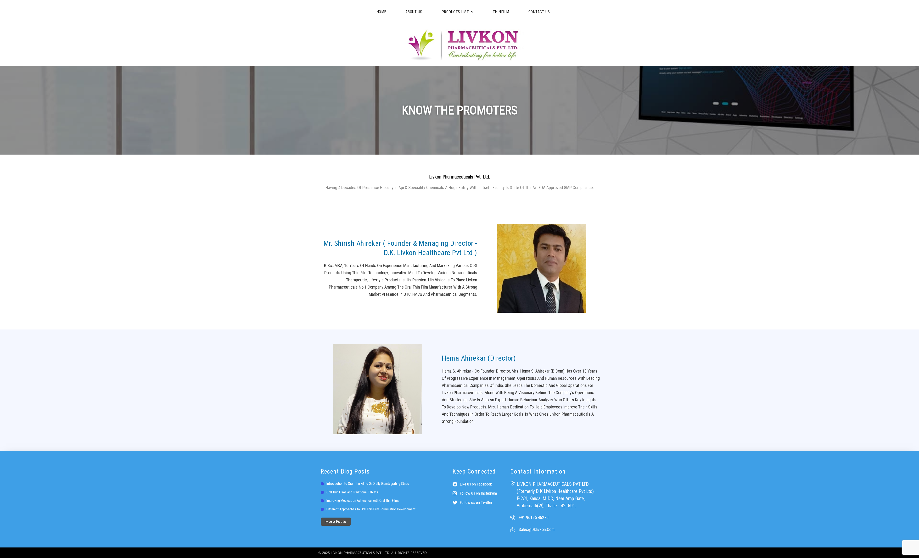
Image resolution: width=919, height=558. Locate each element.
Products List (455, 12)
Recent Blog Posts (345, 471)
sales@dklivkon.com (537, 529)
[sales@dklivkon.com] (512, 529)
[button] (457, 12)
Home (381, 12)
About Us (413, 12)
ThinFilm (501, 12)
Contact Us (539, 12)
